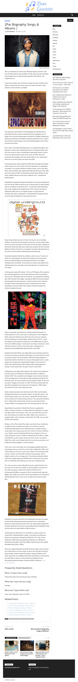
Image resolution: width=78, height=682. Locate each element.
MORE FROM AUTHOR (24, 638)
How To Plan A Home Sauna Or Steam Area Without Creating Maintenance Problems (61, 123)
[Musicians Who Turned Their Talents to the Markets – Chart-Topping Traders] (42, 645)
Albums (15, 618)
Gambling (55, 37)
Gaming (55, 40)
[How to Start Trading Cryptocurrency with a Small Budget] (27, 645)
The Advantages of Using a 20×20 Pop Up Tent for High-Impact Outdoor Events (63, 130)
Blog (54, 29)
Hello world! (9, 629)
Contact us (40, 15)
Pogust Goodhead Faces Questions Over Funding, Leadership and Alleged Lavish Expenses (62, 104)
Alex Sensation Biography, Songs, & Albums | (40, 630)
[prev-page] (46, 638)
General (11, 19)
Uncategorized (57, 69)
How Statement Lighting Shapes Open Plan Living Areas (61, 78)
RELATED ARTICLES (11, 638)
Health (54, 52)
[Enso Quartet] (39, 6)
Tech (54, 63)
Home (33, 15)
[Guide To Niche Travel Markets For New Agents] (12, 645)
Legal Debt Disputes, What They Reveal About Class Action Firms (62, 137)
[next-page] (48, 638)
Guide (54, 49)
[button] (72, 15)
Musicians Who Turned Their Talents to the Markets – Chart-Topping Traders (42, 654)
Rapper (27, 618)
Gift (54, 46)
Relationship (56, 60)
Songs (31, 618)
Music (54, 57)
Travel (54, 66)
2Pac (11, 618)
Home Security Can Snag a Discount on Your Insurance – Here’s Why (63, 83)
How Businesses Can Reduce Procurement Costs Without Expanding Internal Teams (61, 90)
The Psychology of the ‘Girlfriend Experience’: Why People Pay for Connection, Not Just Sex (62, 111)
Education (55, 34)
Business (55, 32)
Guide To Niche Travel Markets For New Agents (11, 653)
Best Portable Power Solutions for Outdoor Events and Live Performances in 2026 (62, 97)
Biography (21, 618)
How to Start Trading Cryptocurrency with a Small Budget (26, 653)
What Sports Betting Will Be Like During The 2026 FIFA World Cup (62, 117)
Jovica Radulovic (10, 31)
